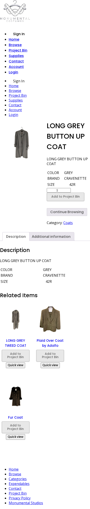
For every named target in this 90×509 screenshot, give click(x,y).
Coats (68, 222)
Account (16, 66)
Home (14, 39)
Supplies (16, 55)
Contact (16, 61)
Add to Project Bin (65, 196)
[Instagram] (38, 461)
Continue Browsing (67, 211)
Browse (15, 44)
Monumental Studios (26, 502)
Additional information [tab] (51, 236)
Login (13, 72)
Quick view (15, 365)
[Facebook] (47, 461)
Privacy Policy (20, 498)
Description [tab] (16, 236)
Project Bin (18, 50)
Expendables (19, 483)
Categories (18, 478)
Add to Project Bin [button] (15, 355)
